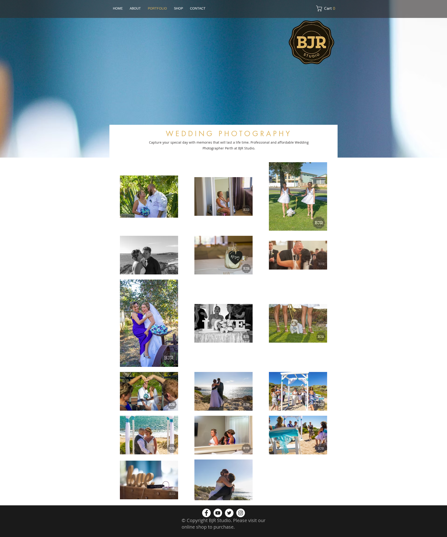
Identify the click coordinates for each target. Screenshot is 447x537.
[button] (327, 8)
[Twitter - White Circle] (229, 513)
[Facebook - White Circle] (206, 513)
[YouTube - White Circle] (217, 513)
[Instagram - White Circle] (240, 513)
